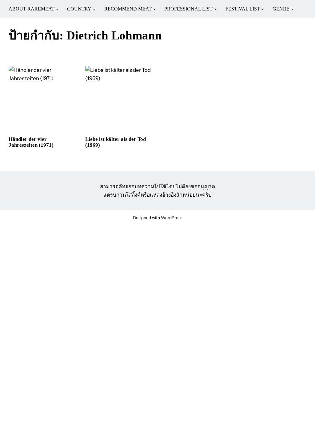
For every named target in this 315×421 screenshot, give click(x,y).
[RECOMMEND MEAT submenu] (154, 8)
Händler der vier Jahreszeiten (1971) (31, 142)
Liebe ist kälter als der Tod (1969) (115, 142)
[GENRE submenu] (292, 8)
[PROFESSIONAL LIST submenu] (215, 8)
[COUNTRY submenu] (94, 8)
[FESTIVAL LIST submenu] (262, 8)
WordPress (171, 217)
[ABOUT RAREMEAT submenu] (57, 8)
